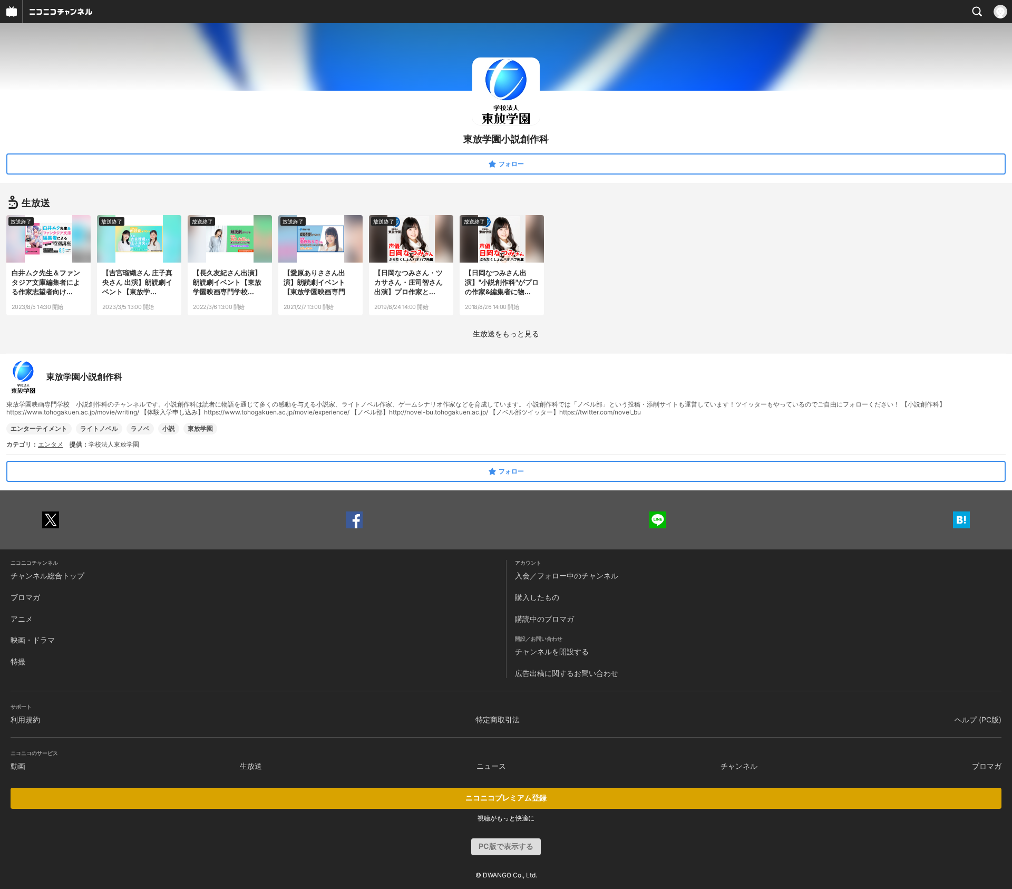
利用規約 (25, 719)
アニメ (22, 618)
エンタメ (50, 444)
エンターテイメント (39, 428)
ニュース (491, 765)
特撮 (18, 661)
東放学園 (200, 428)
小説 (168, 428)
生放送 (251, 765)
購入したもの (537, 597)
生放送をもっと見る (506, 333)
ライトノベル (99, 428)
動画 (18, 765)
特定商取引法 (497, 719)
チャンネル (739, 765)
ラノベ (140, 428)
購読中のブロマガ (544, 618)
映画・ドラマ (33, 639)
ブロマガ (25, 597)
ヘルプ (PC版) (978, 719)
